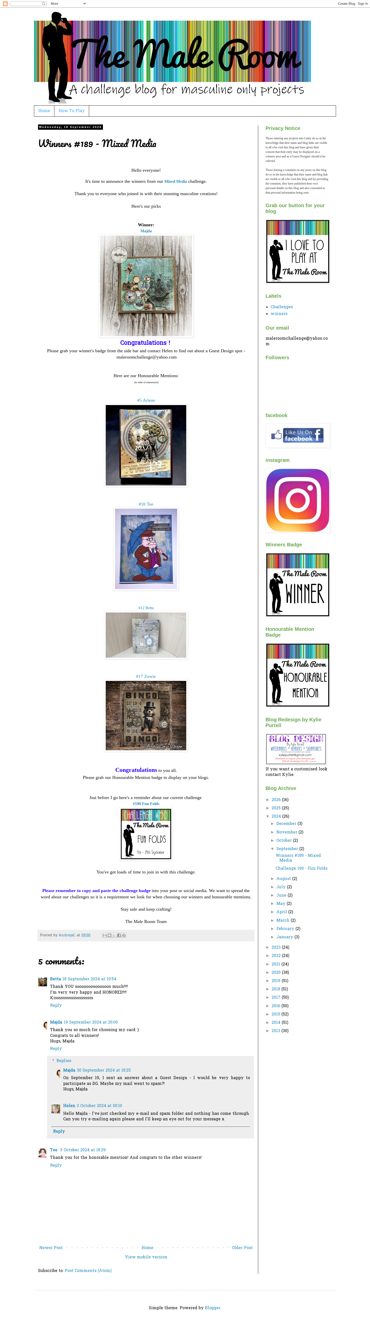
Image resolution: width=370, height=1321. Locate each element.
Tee (54, 1150)
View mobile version (146, 1257)
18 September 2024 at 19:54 (89, 979)
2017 (277, 998)
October (284, 841)
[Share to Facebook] (119, 935)
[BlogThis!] (109, 935)
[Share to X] (114, 935)
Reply (56, 1006)
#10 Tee (146, 504)
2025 (277, 808)
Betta (55, 979)
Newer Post (51, 1248)
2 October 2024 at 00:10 (99, 1106)
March (283, 921)
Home (44, 111)
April (282, 912)
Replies (63, 1061)
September (287, 849)
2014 (277, 1023)
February (285, 929)
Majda (56, 1023)
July (281, 887)
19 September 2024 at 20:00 (91, 1023)
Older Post (242, 1248)
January (285, 937)
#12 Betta (146, 608)
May (281, 904)
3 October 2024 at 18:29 (83, 1150)
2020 (277, 973)
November (287, 832)
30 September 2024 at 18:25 (104, 1071)
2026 (277, 800)
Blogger (212, 1308)
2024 (277, 817)
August (284, 879)
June (282, 896)
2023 (277, 948)
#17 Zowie (146, 676)
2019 (277, 981)
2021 (276, 964)
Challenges (282, 307)
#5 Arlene (146, 400)
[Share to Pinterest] (123, 935)
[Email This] (104, 935)
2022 (277, 956)
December (287, 824)
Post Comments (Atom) (88, 1271)
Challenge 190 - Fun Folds (301, 869)
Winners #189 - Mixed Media (298, 858)
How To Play (72, 111)
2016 (276, 1006)
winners (279, 314)
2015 (276, 1014)
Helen (69, 1106)
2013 (276, 1031)
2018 (276, 989)
